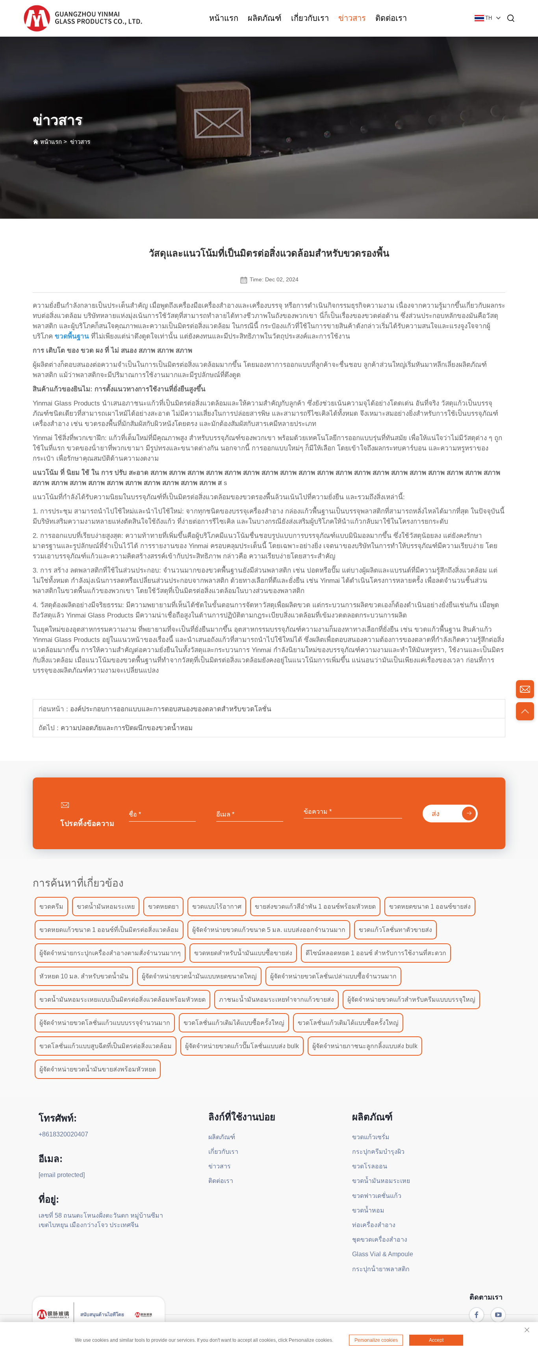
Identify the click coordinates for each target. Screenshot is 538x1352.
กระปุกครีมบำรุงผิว (378, 1151)
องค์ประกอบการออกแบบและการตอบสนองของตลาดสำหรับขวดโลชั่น (169, 709)
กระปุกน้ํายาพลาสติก (381, 1269)
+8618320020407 (63, 1134)
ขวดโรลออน (369, 1166)
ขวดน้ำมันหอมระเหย (381, 1180)
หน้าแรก (223, 18)
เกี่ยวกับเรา (310, 18)
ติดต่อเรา (391, 18)
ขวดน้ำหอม (368, 1210)
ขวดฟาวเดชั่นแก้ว (376, 1195)
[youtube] (498, 1315)
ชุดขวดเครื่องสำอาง (379, 1239)
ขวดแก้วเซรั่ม (371, 1137)
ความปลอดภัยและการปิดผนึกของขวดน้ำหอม (126, 728)
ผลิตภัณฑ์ (265, 18)
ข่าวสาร (352, 18)
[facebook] (476, 1315)
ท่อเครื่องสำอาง (373, 1225)
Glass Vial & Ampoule (382, 1254)
